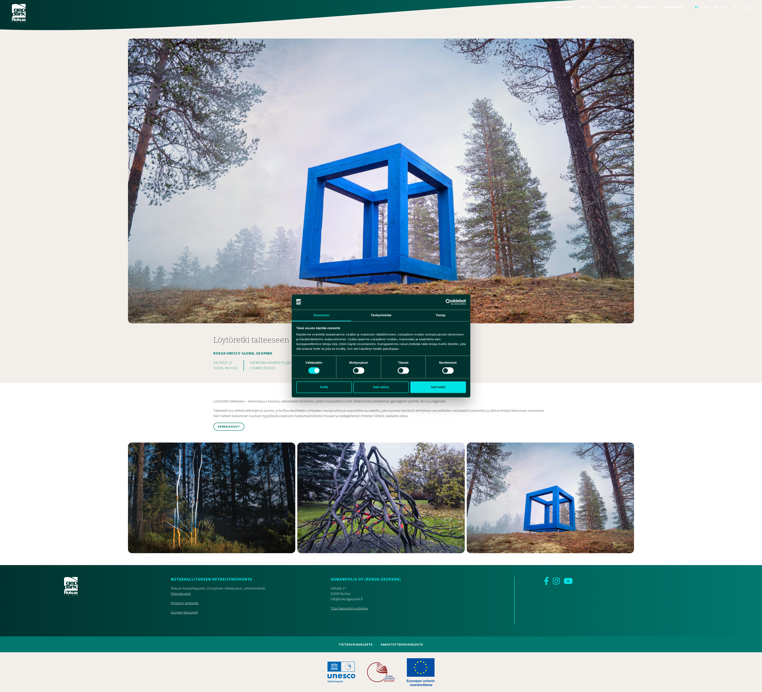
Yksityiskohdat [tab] (381, 315)
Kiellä (324, 387)
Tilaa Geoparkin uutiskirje (349, 608)
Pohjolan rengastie (184, 603)
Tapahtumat (672, 7)
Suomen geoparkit (184, 612)
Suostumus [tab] (322, 315)
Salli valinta (381, 387)
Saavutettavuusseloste (402, 644)
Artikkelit (645, 7)
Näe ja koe (563, 7)
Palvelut (606, 7)
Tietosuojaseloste (356, 644)
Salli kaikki (438, 387)
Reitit (585, 7)
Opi (624, 7)
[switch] (358, 370)
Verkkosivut (229, 426)
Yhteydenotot (181, 593)
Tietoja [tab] (440, 315)
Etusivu (539, 7)
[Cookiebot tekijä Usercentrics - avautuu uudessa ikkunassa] (448, 302)
